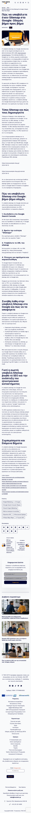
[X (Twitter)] (8, 527)
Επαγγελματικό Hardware (15, 714)
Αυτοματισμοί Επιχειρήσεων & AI (15, 712)
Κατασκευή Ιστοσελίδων (15, 701)
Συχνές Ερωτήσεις (15, 723)
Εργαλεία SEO (7, 514)
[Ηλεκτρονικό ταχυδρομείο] (16, 531)
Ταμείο (15, 748)
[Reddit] (19, 527)
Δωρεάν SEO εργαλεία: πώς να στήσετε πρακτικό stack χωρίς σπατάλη (14, 639)
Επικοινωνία (15, 733)
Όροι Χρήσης (22, 787)
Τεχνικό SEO (20, 517)
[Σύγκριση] (17, 2)
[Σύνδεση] (23, 2)
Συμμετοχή (15, 582)
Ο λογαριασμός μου (15, 740)
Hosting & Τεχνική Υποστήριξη (15, 705)
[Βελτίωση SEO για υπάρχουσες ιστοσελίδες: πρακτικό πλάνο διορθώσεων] (15, 606)
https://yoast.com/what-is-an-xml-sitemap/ (14, 485)
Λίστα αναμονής (15, 744)
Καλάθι (15, 746)
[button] (25, 2)
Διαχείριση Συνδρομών (15, 754)
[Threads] (12, 531)
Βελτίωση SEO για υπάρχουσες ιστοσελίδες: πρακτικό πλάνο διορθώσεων (15, 617)
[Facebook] (4, 527)
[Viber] (4, 531)
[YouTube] (12, 685)
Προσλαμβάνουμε (15, 729)
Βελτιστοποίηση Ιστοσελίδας (11, 511)
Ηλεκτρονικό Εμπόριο (20, 514)
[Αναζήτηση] (15, 2)
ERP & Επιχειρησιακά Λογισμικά (15, 709)
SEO (11, 27)
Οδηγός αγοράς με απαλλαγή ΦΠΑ (15, 731)
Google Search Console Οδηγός (12, 505)
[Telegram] (27, 527)
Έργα (15, 725)
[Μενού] (28, 2)
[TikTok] (15, 685)
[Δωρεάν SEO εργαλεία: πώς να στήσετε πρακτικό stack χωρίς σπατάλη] (15, 628)
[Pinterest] (12, 527)
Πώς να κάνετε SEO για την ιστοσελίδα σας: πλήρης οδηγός (14, 661)
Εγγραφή (10, 776)
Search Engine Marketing (10, 508)
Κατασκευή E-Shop (15, 703)
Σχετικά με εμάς (15, 721)
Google (17, 502)
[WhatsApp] (8, 531)
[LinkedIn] (16, 527)
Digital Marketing (8, 502)
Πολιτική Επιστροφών (15, 750)
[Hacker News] (23, 527)
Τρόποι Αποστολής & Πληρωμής (15, 752)
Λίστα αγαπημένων (15, 742)
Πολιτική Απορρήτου (10, 787)
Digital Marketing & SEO (15, 707)
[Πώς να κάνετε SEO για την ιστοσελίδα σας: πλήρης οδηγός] (15, 650)
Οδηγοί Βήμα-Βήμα (8, 517)
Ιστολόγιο (15, 727)
